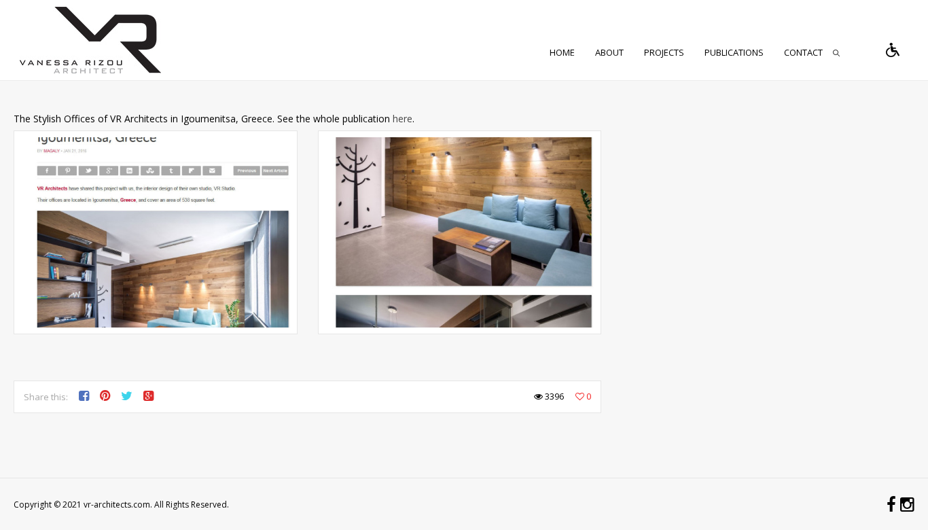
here (402, 118)
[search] (836, 53)
